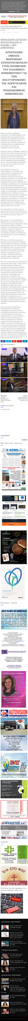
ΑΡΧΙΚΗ (4, 22)
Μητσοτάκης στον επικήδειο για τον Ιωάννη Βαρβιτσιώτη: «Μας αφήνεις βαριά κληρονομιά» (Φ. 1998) (14, 357)
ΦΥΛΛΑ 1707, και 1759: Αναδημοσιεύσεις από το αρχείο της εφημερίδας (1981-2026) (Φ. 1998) (17, 935)
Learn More (12, 11)
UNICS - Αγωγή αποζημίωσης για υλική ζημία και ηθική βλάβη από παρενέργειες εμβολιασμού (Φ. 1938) (13, 989)
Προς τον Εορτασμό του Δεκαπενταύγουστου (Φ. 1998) (18, 961)
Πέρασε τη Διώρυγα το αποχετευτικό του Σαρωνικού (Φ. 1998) (18, 943)
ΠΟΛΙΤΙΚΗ (15, 32)
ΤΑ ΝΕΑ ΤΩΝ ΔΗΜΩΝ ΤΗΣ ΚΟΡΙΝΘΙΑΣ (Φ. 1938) (17, 980)
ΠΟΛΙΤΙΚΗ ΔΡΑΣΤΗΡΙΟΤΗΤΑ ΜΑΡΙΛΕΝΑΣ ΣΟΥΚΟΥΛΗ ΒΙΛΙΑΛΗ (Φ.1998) (14, 388)
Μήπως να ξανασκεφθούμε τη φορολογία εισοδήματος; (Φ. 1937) (18, 1010)
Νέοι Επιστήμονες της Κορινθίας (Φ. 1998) (16, 955)
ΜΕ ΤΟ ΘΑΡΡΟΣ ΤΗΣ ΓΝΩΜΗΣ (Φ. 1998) (16, 926)
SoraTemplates (9, 1018)
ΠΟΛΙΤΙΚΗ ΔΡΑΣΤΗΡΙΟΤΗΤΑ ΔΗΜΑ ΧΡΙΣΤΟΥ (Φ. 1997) (12, 373)
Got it (18, 11)
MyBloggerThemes (23, 1018)
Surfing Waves (24, 606)
